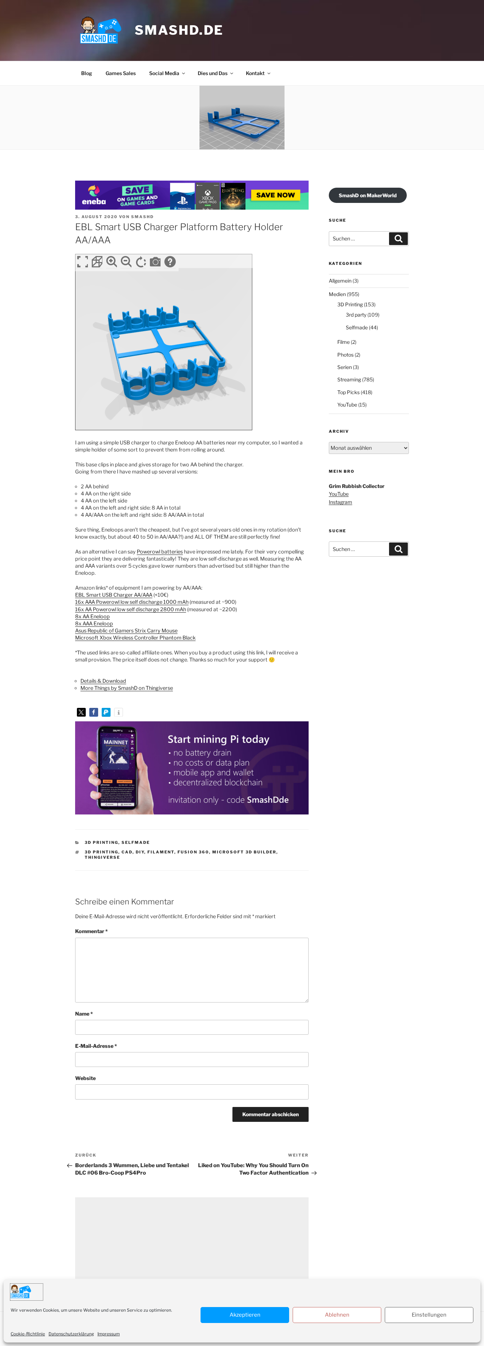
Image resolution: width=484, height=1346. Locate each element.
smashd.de (179, 30)
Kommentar (91, 931)
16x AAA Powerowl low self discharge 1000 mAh (131, 602)
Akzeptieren (245, 1315)
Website (85, 1078)
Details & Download (103, 681)
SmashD (142, 216)
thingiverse (102, 857)
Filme (343, 342)
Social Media (164, 73)
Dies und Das (212, 73)
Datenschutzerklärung (71, 1333)
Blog (86, 73)
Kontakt (255, 73)
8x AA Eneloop (92, 616)
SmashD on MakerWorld (368, 195)
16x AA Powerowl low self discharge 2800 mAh (130, 609)
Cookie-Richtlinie (28, 1333)
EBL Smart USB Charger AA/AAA (113, 595)
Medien (337, 294)
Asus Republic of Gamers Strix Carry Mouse (126, 630)
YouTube (347, 405)
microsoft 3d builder (244, 852)
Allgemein (340, 281)
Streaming (349, 379)
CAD (127, 852)
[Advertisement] (192, 1246)
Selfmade (136, 842)
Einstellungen (429, 1315)
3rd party (356, 315)
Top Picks (348, 392)
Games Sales (121, 73)
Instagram (340, 502)
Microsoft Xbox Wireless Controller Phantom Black (135, 638)
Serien (344, 367)
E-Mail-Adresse (96, 1046)
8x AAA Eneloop (94, 623)
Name (84, 1014)
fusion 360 (193, 852)
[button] (81, 712)
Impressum (108, 1333)
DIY (140, 852)
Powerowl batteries (160, 552)
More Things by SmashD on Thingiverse (126, 688)
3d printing (101, 852)
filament (160, 852)
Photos (345, 355)
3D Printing (101, 842)
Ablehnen (337, 1315)
